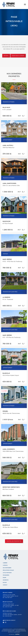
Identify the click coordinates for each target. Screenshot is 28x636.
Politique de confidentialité (8, 631)
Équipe (4, 577)
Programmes (6, 575)
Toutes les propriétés (14, 541)
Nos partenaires (7, 567)
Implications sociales (8, 570)
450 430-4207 (8, 597)
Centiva (17, 634)
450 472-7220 (8, 606)
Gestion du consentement (14, 632)
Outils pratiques (7, 572)
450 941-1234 (8, 616)
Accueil (6, 55)
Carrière (5, 562)
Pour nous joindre (18, 55)
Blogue (5, 582)
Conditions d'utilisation (20, 631)
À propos (5, 565)
